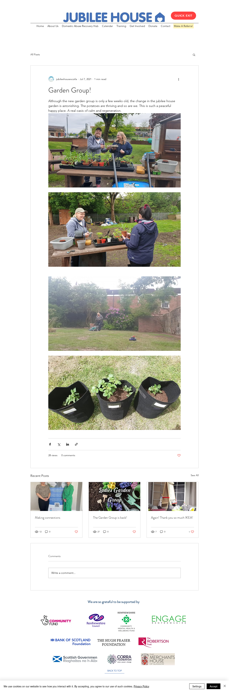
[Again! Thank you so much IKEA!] (172, 496)
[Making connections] (56, 496)
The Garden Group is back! (110, 517)
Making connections (47, 517)
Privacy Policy (141, 686)
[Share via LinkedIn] (67, 444)
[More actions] (178, 79)
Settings (196, 686)
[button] (194, 54)
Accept (213, 686)
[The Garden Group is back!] (114, 496)
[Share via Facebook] (50, 444)
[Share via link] (76, 444)
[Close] (225, 686)
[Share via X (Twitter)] (58, 444)
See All (195, 475)
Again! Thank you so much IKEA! (172, 517)
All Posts (35, 54)
